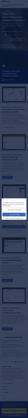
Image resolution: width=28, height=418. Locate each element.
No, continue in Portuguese (14, 209)
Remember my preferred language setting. (13, 218)
